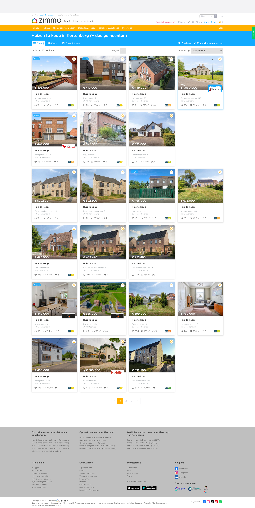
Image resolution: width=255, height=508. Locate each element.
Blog (221, 28)
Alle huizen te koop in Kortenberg (46, 451)
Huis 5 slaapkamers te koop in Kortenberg (50, 448)
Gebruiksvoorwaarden (40, 503)
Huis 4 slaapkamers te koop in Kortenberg (50, 445)
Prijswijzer (127, 28)
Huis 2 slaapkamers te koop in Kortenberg (50, 440)
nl (221, 16)
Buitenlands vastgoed (82, 21)
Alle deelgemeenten (160, 503)
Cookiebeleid (56, 503)
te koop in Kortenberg (45, 15)
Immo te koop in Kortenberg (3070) (143, 445)
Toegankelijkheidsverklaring (43, 505)
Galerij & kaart (73, 43)
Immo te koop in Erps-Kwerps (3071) (143, 440)
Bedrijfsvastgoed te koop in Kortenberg (97, 446)
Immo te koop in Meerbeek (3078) (142, 448)
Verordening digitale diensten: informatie (134, 503)
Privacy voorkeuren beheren (86, 503)
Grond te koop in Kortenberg (92, 443)
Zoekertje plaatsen (165, 22)
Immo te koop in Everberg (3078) (142, 443)
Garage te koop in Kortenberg (92, 440)
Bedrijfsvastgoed (86, 28)
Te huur (46, 28)
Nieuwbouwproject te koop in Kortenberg (97, 448)
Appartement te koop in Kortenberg (95, 437)
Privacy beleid (68, 503)
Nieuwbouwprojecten (64, 28)
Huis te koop (42, 94)
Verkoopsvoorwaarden (108, 503)
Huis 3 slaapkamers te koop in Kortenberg (50, 443)
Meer (181, 22)
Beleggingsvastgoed (108, 28)
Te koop (36, 28)
